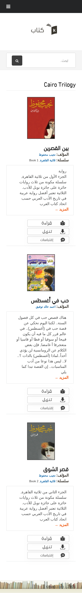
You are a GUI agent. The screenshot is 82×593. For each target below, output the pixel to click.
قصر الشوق (56, 468)
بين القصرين (56, 147)
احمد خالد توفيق (46, 306)
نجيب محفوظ (47, 154)
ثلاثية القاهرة (48, 160)
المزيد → (61, 209)
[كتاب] (41, 30)
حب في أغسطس (50, 299)
